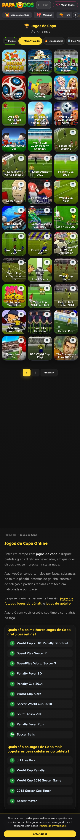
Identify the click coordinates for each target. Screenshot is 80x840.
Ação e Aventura (17, 15)
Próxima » (49, 372)
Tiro (64, 15)
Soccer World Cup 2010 (34, 704)
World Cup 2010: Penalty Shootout (42, 643)
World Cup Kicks (29, 694)
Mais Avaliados (30, 41)
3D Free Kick (26, 760)
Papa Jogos (10, 535)
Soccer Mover (27, 801)
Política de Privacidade (52, 826)
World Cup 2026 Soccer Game (39, 780)
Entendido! (40, 833)
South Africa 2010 (30, 714)
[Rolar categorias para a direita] (75, 15)
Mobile (10, 41)
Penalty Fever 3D (29, 673)
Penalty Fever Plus (30, 724)
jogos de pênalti (29, 603)
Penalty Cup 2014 (30, 684)
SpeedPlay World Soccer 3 (36, 663)
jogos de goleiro (58, 603)
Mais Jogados (54, 41)
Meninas (44, 15)
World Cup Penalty (31, 770)
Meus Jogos (68, 5)
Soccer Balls (26, 734)
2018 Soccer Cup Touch (34, 791)
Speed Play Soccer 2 (32, 653)
